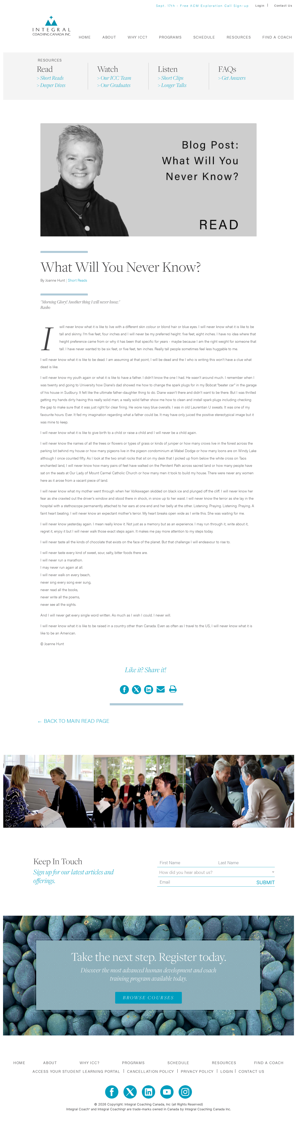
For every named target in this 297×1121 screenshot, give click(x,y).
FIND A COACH (277, 37)
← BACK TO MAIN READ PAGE (73, 720)
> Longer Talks (172, 85)
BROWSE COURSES (148, 998)
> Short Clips (170, 77)
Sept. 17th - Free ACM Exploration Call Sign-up (202, 5)
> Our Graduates (113, 85)
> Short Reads (50, 77)
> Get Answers (231, 77)
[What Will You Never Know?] (136, 689)
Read (45, 69)
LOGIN (226, 1071)
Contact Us (283, 5)
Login (260, 5)
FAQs (227, 69)
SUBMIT (265, 882)
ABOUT (109, 37)
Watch (107, 69)
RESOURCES (239, 37)
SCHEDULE (204, 37)
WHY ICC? (137, 37)
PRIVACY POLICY (198, 1071)
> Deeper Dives (51, 85)
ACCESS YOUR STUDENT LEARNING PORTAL (77, 1071)
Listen (168, 69)
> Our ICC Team (114, 77)
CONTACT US (251, 1071)
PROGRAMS (170, 37)
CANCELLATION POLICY (151, 1071)
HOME (85, 37)
